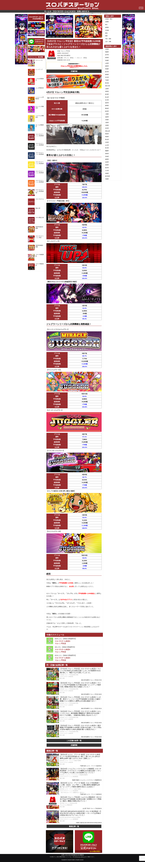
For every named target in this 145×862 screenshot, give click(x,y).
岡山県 (107, 139)
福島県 (107, 66)
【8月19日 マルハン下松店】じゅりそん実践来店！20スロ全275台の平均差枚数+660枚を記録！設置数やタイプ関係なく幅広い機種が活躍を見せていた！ (81, 799)
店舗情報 (74, 745)
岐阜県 (107, 111)
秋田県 (107, 57)
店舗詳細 (74, 71)
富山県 (107, 97)
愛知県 (107, 108)
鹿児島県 (107, 176)
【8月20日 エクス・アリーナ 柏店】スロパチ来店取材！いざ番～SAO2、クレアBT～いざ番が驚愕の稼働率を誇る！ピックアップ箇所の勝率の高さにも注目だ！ (80, 785)
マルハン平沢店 (43, 13)
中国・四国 (108, 38)
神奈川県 (107, 85)
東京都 (107, 83)
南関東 (107, 27)
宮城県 (107, 60)
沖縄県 (107, 179)
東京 (106, 24)
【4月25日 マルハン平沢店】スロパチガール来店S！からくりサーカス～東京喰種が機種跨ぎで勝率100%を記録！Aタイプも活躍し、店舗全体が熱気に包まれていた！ (80, 713)
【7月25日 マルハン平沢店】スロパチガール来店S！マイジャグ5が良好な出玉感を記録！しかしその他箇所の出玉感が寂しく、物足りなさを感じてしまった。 (80, 670)
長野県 (107, 91)
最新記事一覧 (74, 826)
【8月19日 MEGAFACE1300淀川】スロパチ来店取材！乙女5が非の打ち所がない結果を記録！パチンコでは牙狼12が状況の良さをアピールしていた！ (80, 813)
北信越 (107, 30)
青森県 (107, 52)
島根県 (107, 136)
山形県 (107, 63)
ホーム (38, 13)
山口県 (107, 145)
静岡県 (107, 105)
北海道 (107, 49)
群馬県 (107, 74)
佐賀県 (107, 162)
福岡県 (107, 159)
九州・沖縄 (108, 41)
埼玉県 (107, 77)
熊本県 (107, 167)
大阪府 (107, 122)
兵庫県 (107, 125)
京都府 (107, 119)
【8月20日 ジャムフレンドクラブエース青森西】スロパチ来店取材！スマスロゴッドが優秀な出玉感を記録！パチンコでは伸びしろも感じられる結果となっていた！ (80, 770)
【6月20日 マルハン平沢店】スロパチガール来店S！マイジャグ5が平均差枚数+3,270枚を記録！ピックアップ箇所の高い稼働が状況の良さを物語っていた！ (80, 685)
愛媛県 (107, 150)
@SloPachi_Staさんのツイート (36, 274)
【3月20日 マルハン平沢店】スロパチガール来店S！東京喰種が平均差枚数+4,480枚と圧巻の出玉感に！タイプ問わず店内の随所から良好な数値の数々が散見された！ (81, 727)
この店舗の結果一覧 (74, 740)
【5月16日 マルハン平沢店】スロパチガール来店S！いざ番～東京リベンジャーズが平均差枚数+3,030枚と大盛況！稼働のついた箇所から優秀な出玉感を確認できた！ (81, 699)
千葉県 (107, 80)
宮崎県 (107, 173)
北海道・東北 (108, 19)
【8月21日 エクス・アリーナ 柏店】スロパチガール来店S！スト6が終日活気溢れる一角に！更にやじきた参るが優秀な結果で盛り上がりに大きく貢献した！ (80, 756)
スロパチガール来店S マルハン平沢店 (62, 642)
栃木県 (107, 71)
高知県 (107, 156)
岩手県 (107, 54)
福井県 (107, 102)
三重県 (107, 114)
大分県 (107, 170)
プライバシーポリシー (80, 856)
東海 (106, 33)
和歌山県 (107, 131)
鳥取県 (107, 133)
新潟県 (107, 94)
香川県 (107, 148)
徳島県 (107, 153)
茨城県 (107, 69)
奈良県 (107, 128)
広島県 (107, 142)
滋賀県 (107, 117)
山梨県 (107, 88)
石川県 (107, 100)
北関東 (107, 21)
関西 (106, 36)
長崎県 (107, 165)
